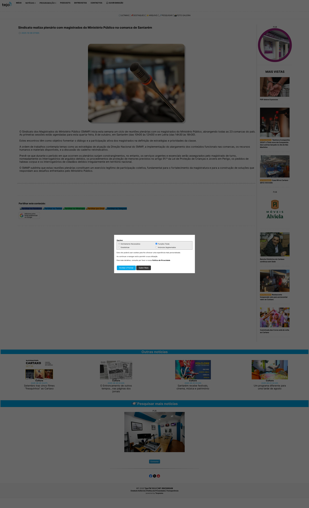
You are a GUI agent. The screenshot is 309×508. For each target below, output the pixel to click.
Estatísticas (124, 247)
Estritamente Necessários (130, 244)
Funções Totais (163, 244)
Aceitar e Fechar (126, 268)
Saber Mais (143, 268)
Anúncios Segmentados (167, 247)
